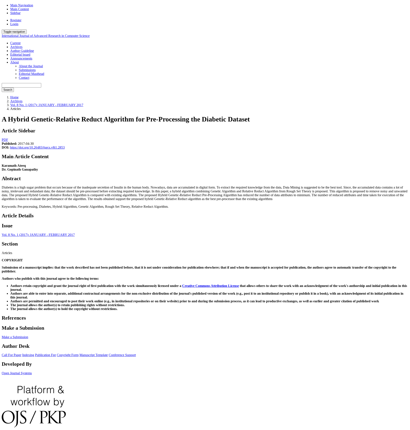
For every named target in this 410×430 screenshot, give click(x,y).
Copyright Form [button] (68, 355)
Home (14, 97)
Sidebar (15, 13)
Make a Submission (15, 337)
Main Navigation (21, 5)
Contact (24, 77)
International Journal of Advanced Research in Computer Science (46, 36)
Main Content (19, 9)
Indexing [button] (28, 355)
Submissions (27, 70)
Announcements (21, 58)
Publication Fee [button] (45, 355)
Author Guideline (22, 51)
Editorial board (20, 54)
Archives (16, 47)
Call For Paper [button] (11, 355)
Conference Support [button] (122, 355)
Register (15, 20)
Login (14, 24)
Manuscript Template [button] (93, 355)
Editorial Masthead (31, 74)
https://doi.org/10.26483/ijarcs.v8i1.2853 (37, 147)
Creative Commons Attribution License (210, 286)
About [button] (14, 62)
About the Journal (31, 66)
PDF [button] (5, 140)
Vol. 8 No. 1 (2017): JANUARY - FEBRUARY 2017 (46, 105)
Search (7, 89)
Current (15, 43)
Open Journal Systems (17, 373)
